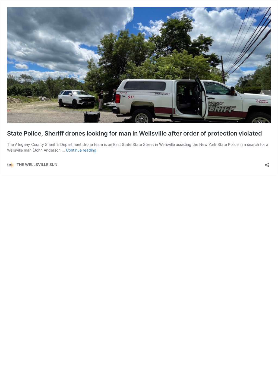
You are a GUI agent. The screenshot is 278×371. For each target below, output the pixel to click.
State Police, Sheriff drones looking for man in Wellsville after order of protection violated (134, 133)
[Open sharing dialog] (267, 163)
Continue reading (81, 150)
